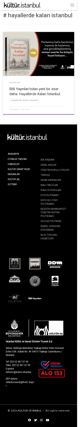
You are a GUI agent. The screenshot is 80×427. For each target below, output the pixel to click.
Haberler (13, 164)
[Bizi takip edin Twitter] (35, 420)
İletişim (12, 184)
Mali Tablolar (49, 185)
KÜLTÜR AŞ (13, 179)
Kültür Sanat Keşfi (19, 169)
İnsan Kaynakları (51, 180)
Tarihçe (45, 175)
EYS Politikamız (50, 195)
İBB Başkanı (47, 159)
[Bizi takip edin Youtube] (47, 420)
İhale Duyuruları (51, 190)
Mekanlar (14, 174)
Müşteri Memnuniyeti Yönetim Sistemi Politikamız (53, 212)
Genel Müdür (48, 165)
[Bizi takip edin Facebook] (29, 420)
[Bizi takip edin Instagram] (41, 420)
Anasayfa (13, 154)
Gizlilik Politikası (51, 221)
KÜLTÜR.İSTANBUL (30, 410)
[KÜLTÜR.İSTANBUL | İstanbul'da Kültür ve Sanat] (22, 5)
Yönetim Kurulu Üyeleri (55, 170)
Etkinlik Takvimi (17, 159)
